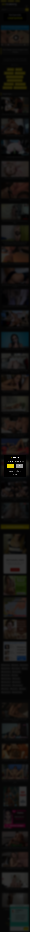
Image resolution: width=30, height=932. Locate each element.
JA (10, 466)
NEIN (19, 466)
